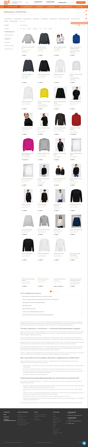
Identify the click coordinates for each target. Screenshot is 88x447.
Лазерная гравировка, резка (40, 414)
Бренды (54, 425)
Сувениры (19, 414)
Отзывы (54, 416)
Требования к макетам (57, 432)
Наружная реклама (21, 421)
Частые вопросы (56, 429)
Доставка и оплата (56, 419)
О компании (56, 412)
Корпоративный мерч (21, 424)
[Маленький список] (77, 25)
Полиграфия (20, 417)
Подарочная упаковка (22, 416)
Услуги (36, 412)
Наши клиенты (56, 417)
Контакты (6, 416)
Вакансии (55, 424)
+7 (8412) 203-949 (50, 2)
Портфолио (7, 412)
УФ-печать (36, 417)
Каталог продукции (22, 412)
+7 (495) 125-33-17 (38, 2)
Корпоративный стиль (21, 419)
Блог (5, 414)
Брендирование (37, 419)
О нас (54, 414)
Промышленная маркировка (23, 422)
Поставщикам (55, 430)
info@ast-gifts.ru (62, 2)
